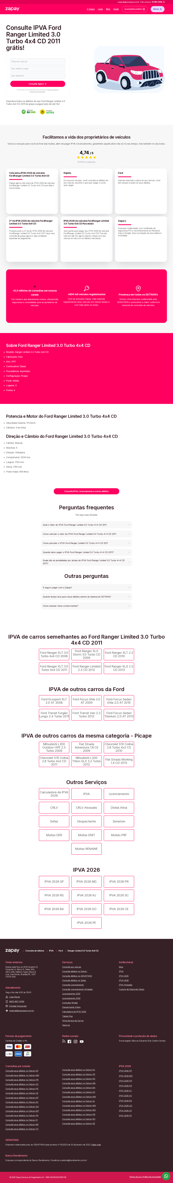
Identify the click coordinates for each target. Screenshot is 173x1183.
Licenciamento (119, 794)
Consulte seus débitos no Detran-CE (21, 1093)
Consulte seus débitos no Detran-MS (79, 1110)
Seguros (66, 1025)
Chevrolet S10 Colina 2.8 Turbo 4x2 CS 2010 (119, 747)
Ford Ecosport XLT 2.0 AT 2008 (54, 700)
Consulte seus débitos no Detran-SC (22, 1084)
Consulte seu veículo (71, 967)
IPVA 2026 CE (118, 909)
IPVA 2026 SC (119, 895)
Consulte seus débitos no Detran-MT (22, 1111)
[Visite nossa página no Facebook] (69, 1042)
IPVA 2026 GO (86, 909)
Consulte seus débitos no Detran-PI (21, 1120)
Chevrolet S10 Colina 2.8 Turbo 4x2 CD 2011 (54, 761)
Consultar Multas (70, 1003)
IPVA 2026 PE (86, 923)
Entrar (156, 9)
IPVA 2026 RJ (86, 895)
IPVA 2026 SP (54, 881)
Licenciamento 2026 (71, 998)
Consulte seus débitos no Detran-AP (22, 1098)
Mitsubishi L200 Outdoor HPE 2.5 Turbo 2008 (54, 747)
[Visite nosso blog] (63, 1042)
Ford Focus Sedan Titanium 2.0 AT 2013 (118, 714)
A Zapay (91, 9)
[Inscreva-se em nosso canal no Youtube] (82, 1042)
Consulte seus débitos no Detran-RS (78, 1079)
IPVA (86, 794)
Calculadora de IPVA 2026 (54, 793)
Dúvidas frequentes (18, 1006)
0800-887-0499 (16, 1001)
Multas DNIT (86, 835)
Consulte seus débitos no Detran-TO (22, 1129)
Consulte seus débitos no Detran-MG (22, 1075)
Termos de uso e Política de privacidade (44, 90)
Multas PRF (119, 835)
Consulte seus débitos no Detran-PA (22, 1115)
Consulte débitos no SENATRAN (77, 976)
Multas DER (54, 835)
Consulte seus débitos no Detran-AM (79, 1097)
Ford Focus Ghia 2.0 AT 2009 (86, 700)
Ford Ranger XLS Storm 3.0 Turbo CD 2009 (86, 654)
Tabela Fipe (67, 1016)
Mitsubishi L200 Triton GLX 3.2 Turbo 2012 (86, 761)
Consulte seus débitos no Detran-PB (78, 1114)
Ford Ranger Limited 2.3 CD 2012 (87, 668)
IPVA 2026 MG (86, 881)
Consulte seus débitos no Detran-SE (78, 1123)
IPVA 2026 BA (54, 909)
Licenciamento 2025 (71, 994)
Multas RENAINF (86, 849)
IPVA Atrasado (125, 985)
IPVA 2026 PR (118, 881)
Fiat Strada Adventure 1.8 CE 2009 (86, 747)
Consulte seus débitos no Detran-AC (21, 1102)
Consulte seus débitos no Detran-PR (22, 1080)
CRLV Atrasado (86, 807)
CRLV (54, 807)
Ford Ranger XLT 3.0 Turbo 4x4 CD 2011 (54, 668)
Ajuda (116, 9)
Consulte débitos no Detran (74, 971)
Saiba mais (96, 1144)
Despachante (86, 821)
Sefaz (54, 821)
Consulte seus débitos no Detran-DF (22, 1071)
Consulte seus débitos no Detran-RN (78, 1083)
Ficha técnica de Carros (73, 1021)
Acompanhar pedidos (133, 9)
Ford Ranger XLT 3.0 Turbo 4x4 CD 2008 (54, 654)
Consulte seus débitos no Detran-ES (78, 1092)
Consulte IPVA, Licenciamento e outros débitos (86, 491)
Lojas (100, 9)
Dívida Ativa (119, 807)
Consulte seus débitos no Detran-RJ (78, 1070)
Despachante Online (71, 1007)
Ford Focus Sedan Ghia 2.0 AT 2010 (118, 700)
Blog (108, 9)
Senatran (119, 821)
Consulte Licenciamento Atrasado (77, 989)
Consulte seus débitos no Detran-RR (22, 1124)
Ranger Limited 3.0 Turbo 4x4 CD (83, 951)
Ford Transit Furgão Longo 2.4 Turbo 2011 (54, 714)
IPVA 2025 (124, 976)
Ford (61, 951)
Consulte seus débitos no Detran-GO (22, 1107)
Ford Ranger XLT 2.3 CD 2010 (119, 654)
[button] (86, 524)
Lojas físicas (14, 997)
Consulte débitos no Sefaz (74, 980)
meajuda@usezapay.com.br (21, 1011)
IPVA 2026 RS (54, 895)
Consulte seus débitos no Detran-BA (78, 1088)
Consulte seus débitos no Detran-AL (78, 1101)
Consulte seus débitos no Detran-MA (79, 1106)
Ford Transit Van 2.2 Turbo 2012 (86, 714)
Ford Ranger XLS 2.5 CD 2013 (119, 668)
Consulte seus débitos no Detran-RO (78, 1119)
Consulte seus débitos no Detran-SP (78, 1074)
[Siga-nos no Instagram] (75, 1042)
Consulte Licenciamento (73, 985)
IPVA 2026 (124, 980)
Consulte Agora (36, 84)
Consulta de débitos (34, 951)
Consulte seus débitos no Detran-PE (21, 1089)
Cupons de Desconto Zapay (131, 989)
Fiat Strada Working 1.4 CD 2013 (119, 761)
